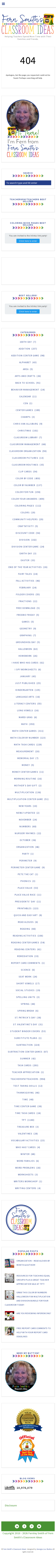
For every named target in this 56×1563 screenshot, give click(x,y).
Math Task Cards (24, 744)
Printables (24, 908)
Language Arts (25, 696)
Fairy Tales (25, 574)
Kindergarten (24, 690)
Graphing (26, 635)
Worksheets (26, 1174)
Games (26, 621)
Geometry (26, 628)
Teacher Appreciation (26, 1072)
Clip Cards (25, 471)
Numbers (25, 826)
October (25, 840)
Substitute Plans (25, 1038)
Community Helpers (25, 519)
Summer (25, 1058)
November (25, 819)
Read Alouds (26, 922)
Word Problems (25, 1167)
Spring (25, 1004)
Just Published (25, 683)
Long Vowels (25, 710)
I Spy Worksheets (26, 669)
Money (26, 765)
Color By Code (24, 478)
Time (25, 1099)
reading (25, 928)
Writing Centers (25, 1188)
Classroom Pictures (25, 458)
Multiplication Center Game (25, 799)
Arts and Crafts (25, 376)
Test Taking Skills (25, 1085)
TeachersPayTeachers (24, 1079)
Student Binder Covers (25, 1031)
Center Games (24, 410)
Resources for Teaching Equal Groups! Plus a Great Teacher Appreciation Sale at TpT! (33, 1279)
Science (26, 969)
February (25, 587)
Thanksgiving (25, 1092)
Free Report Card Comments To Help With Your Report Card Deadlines (34, 1332)
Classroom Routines (25, 464)
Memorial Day (25, 758)
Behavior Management (25, 389)
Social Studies (25, 990)
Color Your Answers (24, 498)
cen (25, 403)
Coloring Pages (24, 505)
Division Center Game (25, 546)
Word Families (26, 1161)
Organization (25, 847)
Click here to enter (28, 240)
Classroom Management (25, 444)
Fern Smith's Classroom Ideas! (14, 1549)
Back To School (25, 382)
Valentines (25, 1133)
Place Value (25, 888)
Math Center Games (24, 731)
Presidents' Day (25, 901)
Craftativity (26, 526)
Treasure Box (25, 1126)
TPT (24, 1120)
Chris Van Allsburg (25, 423)
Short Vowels (25, 983)
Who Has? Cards (26, 1147)
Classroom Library (26, 437)
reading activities (24, 935)
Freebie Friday (26, 615)
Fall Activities (25, 580)
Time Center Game (25, 1106)
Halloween (25, 649)
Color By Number (24, 485)
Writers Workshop (26, 1181)
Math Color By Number (24, 737)
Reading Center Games (25, 942)
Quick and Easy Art (26, 915)
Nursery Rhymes (25, 833)
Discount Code (25, 533)
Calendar (25, 396)
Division (24, 539)
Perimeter (25, 860)
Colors (25, 512)
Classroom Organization (25, 451)
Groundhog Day (26, 642)
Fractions (25, 601)
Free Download (25, 608)
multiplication (24, 792)
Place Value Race (25, 894)
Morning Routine (25, 778)
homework (25, 655)
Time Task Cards (25, 1113)
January (25, 676)
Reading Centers (25, 949)
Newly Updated (25, 812)
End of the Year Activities (25, 567)
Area (26, 369)
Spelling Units (25, 997)
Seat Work (25, 976)
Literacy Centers (25, 703)
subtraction (24, 1045)
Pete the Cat (26, 874)
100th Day (26, 341)
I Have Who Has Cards (25, 662)
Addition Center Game (25, 355)
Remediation (25, 956)
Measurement (25, 751)
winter (25, 1154)
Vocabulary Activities (25, 1140)
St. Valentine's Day (25, 1024)
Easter (25, 560)
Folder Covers (25, 594)
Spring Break (25, 1010)
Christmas (24, 430)
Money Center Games (25, 771)
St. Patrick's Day (25, 1017)
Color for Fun (24, 492)
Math (24, 724)
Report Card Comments (25, 963)
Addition (24, 348)
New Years (25, 806)
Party (25, 853)
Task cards (25, 1065)
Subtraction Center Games (25, 1051)
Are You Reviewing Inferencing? (34, 1313)
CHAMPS (25, 417)
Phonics (25, 881)
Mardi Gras (26, 717)
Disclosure (11, 1505)
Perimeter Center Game (26, 867)
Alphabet (25, 362)
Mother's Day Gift (25, 785)
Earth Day (26, 553)
